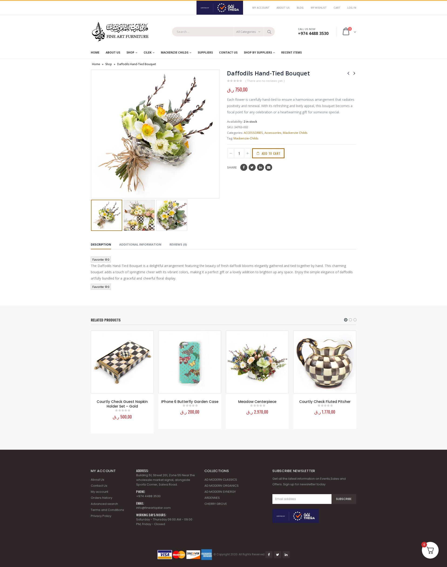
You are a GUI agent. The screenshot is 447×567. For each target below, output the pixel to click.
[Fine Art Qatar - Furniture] (120, 31)
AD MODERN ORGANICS (221, 485)
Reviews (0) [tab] (178, 244)
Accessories (272, 133)
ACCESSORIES (253, 133)
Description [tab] (101, 244)
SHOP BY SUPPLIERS (258, 52)
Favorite (100, 259)
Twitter (252, 167)
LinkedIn (260, 167)
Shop (130, 52)
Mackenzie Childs (295, 133)
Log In (351, 7)
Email (268, 167)
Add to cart (271, 153)
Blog (300, 7)
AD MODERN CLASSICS (220, 479)
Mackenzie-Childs (246, 138)
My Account (261, 7)
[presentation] (94, 134)
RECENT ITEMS (291, 52)
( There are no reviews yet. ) (264, 81)
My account (99, 491)
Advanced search (104, 504)
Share (232, 167)
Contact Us (228, 52)
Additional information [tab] (140, 244)
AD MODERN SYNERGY (220, 491)
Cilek (148, 52)
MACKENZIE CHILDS (174, 52)
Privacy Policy (101, 516)
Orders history (101, 498)
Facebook (243, 167)
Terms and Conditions (107, 510)
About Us (283, 7)
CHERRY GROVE (215, 504)
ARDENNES (212, 498)
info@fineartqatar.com (153, 508)
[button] (345, 320)
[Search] (269, 31)
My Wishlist (319, 7)
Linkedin (286, 554)
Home (95, 52)
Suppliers (205, 52)
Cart (337, 7)
